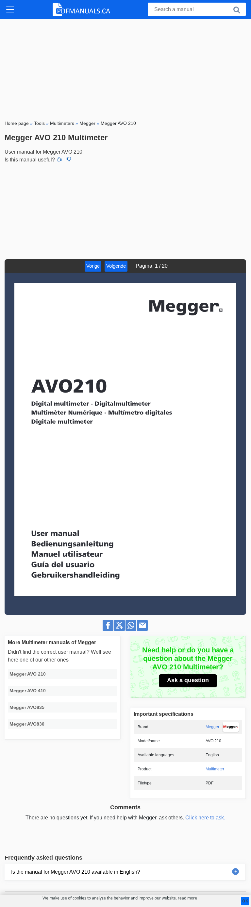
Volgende (116, 266)
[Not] (68, 159)
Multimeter (215, 769)
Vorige (93, 266)
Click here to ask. (205, 817)
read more (187, 898)
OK (245, 901)
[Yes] (59, 159)
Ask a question (188, 680)
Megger (212, 727)
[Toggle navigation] (10, 9)
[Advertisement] (125, 68)
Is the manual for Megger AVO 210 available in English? (75, 872)
